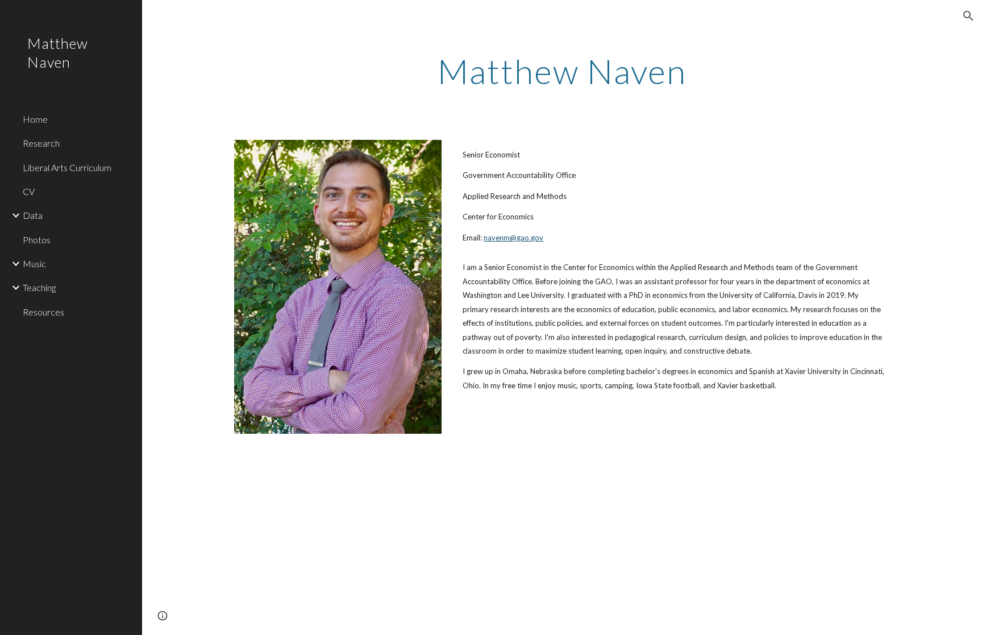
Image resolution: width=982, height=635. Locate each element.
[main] (562, 71)
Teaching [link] (39, 287)
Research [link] (41, 143)
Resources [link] (43, 311)
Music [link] (34, 263)
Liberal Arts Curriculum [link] (67, 167)
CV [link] (29, 191)
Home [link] (35, 119)
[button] (968, 16)
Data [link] (33, 215)
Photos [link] (37, 239)
